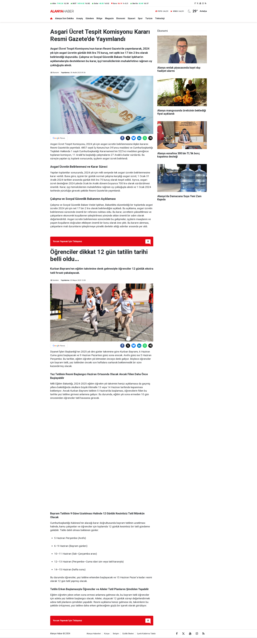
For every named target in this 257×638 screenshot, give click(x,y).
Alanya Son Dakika (64, 18)
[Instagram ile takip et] (203, 3)
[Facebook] (122, 138)
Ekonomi (120, 18)
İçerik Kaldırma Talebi (146, 634)
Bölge (99, 18)
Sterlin (135, 3)
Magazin (109, 18)
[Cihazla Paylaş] (150, 138)
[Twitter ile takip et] (197, 3)
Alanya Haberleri (94, 634)
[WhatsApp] (145, 138)
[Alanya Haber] (62, 11)
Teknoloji (160, 18)
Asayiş (79, 18)
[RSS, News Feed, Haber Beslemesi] (205, 3)
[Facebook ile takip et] (195, 3)
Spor (140, 18)
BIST (74, 3)
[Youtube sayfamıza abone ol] (200, 3)
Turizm (148, 18)
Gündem (90, 18)
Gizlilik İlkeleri (128, 634)
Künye (106, 634)
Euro (115, 3)
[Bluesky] (133, 138)
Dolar (96, 3)
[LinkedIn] (139, 138)
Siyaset (131, 18)
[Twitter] (128, 138)
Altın (54, 3)
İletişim (116, 634)
